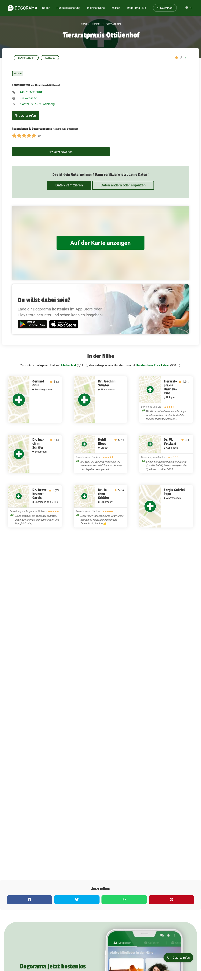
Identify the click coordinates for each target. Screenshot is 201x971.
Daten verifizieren (69, 185)
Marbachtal (68, 365)
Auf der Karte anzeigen (100, 242)
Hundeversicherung (68, 7)
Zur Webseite (28, 98)
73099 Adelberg (113, 24)
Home (84, 24)
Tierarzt (18, 73)
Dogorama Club (136, 7)
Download (166, 7)
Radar (46, 7)
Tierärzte (95, 24)
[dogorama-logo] (22, 8)
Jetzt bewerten (62, 151)
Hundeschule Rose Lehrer (152, 365)
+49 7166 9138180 (31, 92)
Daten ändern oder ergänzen (123, 185)
